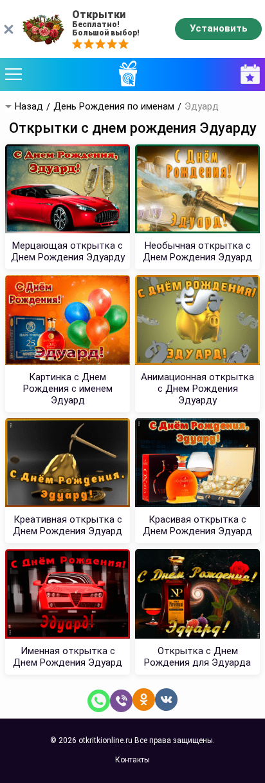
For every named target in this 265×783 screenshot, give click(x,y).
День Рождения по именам (113, 106)
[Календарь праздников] (247, 74)
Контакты (132, 759)
